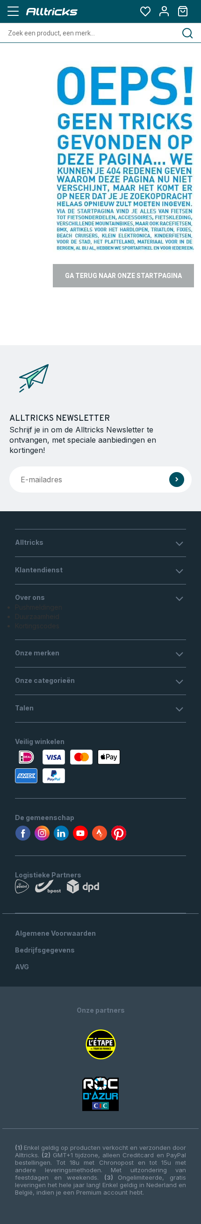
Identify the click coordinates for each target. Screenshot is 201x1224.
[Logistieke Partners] (100, 888)
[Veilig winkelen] (100, 766)
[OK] (176, 479)
